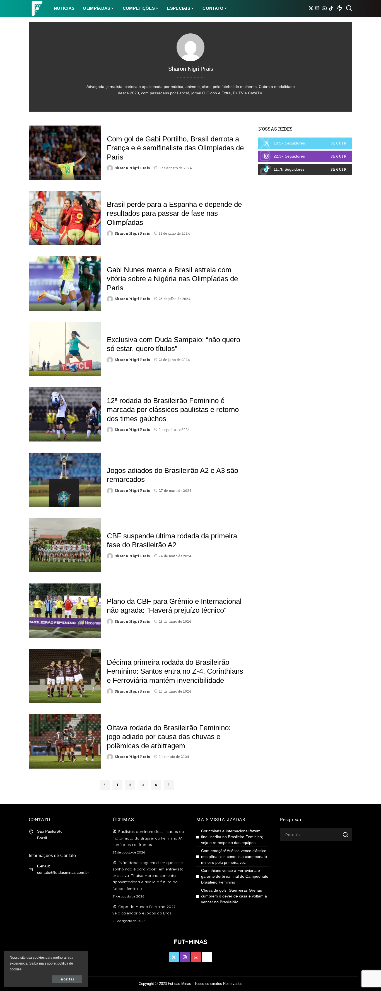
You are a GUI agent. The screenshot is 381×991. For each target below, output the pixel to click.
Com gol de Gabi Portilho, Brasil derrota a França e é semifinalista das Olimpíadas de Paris (175, 148)
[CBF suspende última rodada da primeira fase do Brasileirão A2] (65, 545)
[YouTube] (324, 8)
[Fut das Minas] (37, 8)
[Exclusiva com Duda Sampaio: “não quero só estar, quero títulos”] (65, 349)
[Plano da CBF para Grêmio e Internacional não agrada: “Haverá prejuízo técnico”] (65, 610)
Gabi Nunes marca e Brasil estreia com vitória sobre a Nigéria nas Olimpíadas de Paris (172, 279)
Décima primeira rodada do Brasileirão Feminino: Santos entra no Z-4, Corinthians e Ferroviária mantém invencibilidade (175, 671)
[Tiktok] (331, 8)
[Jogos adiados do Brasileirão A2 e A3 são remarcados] (65, 480)
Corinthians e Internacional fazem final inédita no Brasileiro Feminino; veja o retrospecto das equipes (232, 837)
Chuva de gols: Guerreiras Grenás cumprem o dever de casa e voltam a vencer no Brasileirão (234, 896)
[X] (310, 8)
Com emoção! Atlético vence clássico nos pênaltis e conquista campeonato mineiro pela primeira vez (234, 856)
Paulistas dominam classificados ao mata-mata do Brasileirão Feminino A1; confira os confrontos (148, 838)
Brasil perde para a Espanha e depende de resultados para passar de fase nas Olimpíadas (174, 213)
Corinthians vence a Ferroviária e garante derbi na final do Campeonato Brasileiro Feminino (234, 876)
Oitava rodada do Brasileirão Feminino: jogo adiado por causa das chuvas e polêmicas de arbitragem (169, 736)
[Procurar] (349, 8)
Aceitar (67, 979)
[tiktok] (305, 169)
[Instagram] (317, 8)
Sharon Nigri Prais (132, 168)
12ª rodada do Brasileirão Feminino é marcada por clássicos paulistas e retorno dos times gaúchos (173, 409)
